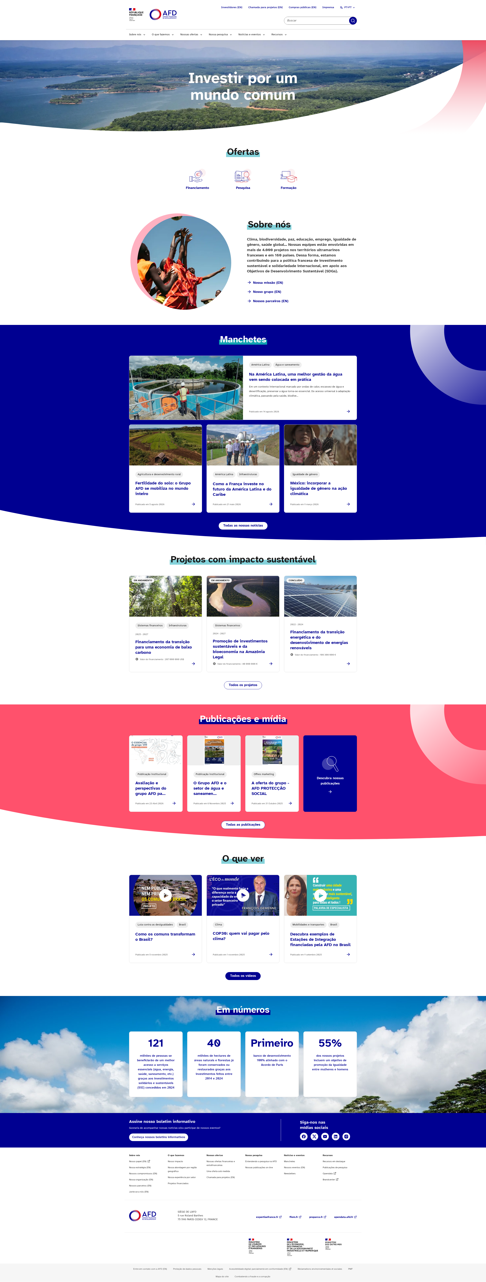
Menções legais (215, 1269)
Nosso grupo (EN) (267, 292)
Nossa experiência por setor (182, 1177)
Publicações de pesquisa (335, 1167)
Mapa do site (222, 1276)
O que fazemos (161, 34)
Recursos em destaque (334, 1161)
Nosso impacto (175, 1161)
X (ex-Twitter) (314, 1136)
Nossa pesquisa (218, 34)
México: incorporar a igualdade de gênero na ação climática (318, 488)
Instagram (346, 1136)
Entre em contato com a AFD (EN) (150, 1269)
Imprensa (328, 7)
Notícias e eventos (249, 34)
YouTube (325, 1136)
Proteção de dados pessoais (187, 1269)
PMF (350, 1269)
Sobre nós (135, 34)
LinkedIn (335, 1136)
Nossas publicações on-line (259, 1167)
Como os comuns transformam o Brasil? (165, 937)
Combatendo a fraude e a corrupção (252, 1276)
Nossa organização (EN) (141, 1179)
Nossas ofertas (189, 34)
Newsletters (290, 1173)
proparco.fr (316, 1217)
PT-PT (348, 7)
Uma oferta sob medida (218, 1171)
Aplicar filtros (353, 20)
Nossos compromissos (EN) (143, 1173)
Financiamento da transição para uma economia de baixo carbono (163, 647)
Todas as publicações (243, 825)
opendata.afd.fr (343, 1217)
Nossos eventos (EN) (294, 1167)
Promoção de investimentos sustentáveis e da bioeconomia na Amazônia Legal (240, 649)
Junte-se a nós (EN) (139, 1192)
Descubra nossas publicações (330, 781)
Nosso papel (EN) (138, 1161)
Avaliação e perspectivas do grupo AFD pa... (150, 788)
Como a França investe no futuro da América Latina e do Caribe (242, 489)
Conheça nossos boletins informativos (158, 1137)
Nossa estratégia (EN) (140, 1167)
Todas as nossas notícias (243, 525)
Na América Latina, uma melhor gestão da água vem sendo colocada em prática (295, 377)
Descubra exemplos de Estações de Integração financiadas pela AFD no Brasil (320, 939)
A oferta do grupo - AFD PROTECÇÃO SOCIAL (270, 788)
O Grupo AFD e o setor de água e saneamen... (209, 788)
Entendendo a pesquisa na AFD (261, 1161)
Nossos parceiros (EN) (270, 301)
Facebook (304, 1136)
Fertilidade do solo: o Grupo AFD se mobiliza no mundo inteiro (163, 488)
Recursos (277, 34)
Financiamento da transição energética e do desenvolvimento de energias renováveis (319, 640)
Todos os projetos (243, 685)
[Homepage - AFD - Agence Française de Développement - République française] (151, 1216)
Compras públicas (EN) (302, 7)
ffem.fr (294, 1217)
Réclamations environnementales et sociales (320, 1269)
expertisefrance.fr (267, 1217)
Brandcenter (329, 1179)
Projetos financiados (178, 1183)
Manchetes (289, 1161)
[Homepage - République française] (172, 15)
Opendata (328, 1173)
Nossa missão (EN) (268, 283)
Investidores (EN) (231, 7)
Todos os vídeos (243, 976)
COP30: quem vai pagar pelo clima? (241, 936)
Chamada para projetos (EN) (265, 7)
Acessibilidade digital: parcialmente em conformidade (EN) (258, 1269)
